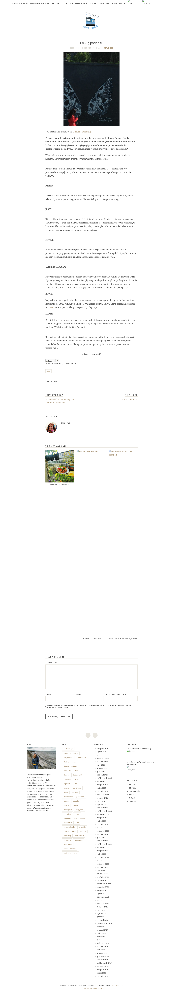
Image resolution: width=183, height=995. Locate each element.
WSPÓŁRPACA (118, 3)
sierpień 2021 (102, 890)
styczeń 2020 (102, 953)
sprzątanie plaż (69, 827)
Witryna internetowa (116, 694)
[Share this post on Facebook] (124, 382)
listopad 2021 (102, 881)
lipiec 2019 (101, 973)
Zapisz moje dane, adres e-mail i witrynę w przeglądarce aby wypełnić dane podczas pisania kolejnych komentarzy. (89, 706)
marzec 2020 (102, 946)
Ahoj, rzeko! (130, 399)
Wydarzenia (134, 791)
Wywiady (133, 801)
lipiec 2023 (101, 821)
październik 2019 (104, 963)
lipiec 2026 (101, 752)
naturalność (68, 797)
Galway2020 (77, 775)
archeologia (68, 749)
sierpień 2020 (102, 930)
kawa (75, 784)
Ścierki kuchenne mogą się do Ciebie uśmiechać (59, 401)
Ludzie (132, 785)
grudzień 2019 (103, 956)
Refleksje (108, 48)
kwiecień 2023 (103, 831)
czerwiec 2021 (103, 897)
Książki (132, 798)
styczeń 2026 (102, 768)
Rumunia (67, 818)
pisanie (66, 801)
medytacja (77, 788)
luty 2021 (101, 910)
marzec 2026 (102, 762)
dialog (66, 762)
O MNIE (93, 3)
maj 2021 (100, 900)
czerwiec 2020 (103, 937)
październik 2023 (104, 811)
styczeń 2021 (102, 913)
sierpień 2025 (102, 785)
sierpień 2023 (102, 818)
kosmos (66, 788)
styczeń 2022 (102, 874)
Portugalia (68, 810)
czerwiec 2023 (103, 824)
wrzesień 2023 (103, 814)
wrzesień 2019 (103, 966)
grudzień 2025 (103, 772)
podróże (76, 801)
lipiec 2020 (101, 933)
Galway (66, 775)
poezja (66, 805)
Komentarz (51, 663)
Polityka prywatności (94, 989)
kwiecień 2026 (103, 758)
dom (74, 762)
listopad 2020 (102, 920)
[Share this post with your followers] (128, 382)
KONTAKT (104, 3)
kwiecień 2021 (103, 904)
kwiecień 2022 (103, 864)
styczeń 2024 (102, 805)
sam (48, 371)
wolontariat (79, 836)
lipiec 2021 (101, 894)
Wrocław (67, 840)
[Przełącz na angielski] (134, 3)
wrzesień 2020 (103, 927)
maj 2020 (100, 940)
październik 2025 (104, 778)
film (76, 771)
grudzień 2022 (103, 838)
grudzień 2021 (103, 877)
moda (66, 792)
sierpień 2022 (102, 851)
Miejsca (132, 788)
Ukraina (83, 831)
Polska (75, 805)
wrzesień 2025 (103, 781)
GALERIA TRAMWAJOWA (76, 3)
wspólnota (79, 840)
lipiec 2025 (101, 788)
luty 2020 (101, 950)
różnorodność (79, 818)
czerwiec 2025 (103, 791)
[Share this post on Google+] (132, 382)
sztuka (66, 831)
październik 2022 (104, 844)
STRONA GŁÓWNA (40, 3)
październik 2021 (104, 884)
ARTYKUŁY (57, 3)
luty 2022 (101, 871)
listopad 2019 (102, 960)
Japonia (67, 784)
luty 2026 (101, 765)
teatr (74, 831)
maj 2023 (100, 828)
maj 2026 (100, 755)
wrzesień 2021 (103, 887)
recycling (67, 814)
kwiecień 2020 (103, 943)
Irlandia (78, 779)
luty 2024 (101, 801)
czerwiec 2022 (103, 857)
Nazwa (49, 694)
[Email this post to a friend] (136, 382)
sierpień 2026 (102, 748)
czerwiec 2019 (103, 976)
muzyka (75, 792)
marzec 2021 (102, 907)
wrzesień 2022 (103, 847)
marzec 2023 (102, 834)
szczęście (82, 827)
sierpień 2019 (102, 970)
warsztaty (67, 836)
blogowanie (68, 757)
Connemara (81, 757)
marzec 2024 (102, 798)
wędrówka (68, 844)
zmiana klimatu (70, 849)
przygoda (79, 810)
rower (51, 307)
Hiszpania (67, 779)
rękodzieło (68, 823)
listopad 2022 (102, 841)
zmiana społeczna (70, 853)
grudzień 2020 (103, 917)
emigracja (67, 771)
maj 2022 (100, 861)
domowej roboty (70, 766)
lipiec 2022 (101, 854)
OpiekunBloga (117, 985)
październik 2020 (104, 923)
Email (79, 694)
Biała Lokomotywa (71, 753)
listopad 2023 (102, 808)
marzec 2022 (102, 867)
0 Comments (88, 48)
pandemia (80, 797)
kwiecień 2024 (103, 795)
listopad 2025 (102, 775)
